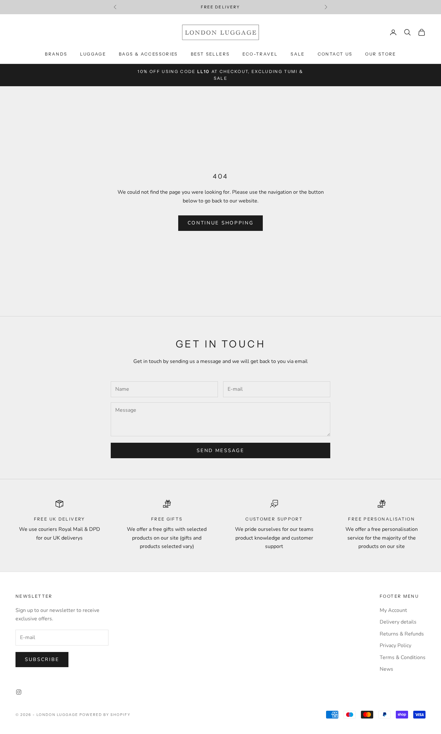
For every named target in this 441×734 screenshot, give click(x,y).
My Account (393, 610)
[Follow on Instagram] (18, 692)
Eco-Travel (260, 54)
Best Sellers (210, 54)
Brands (56, 54)
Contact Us (335, 54)
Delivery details (398, 621)
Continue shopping (221, 223)
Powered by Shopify (105, 714)
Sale (298, 54)
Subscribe (42, 659)
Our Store (380, 54)
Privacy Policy (395, 645)
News (386, 669)
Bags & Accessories (148, 54)
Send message (220, 450)
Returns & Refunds (402, 633)
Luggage (93, 54)
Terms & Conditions (403, 657)
